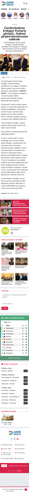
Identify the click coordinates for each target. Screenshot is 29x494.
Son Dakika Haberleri (8, 458)
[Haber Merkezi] (5, 230)
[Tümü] (27, 411)
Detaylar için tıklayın (14, 358)
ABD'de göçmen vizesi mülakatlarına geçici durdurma (21, 252)
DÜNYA (14, 24)
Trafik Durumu (20, 448)
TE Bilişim (18, 470)
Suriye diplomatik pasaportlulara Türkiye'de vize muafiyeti (6, 268)
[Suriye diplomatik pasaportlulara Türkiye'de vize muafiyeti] (7, 261)
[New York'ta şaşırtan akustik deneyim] (21, 261)
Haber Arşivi (20, 458)
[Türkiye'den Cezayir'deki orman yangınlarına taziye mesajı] (7, 246)
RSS (4, 465)
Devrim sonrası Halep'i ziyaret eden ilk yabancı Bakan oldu (7, 283)
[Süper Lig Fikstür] (27, 364)
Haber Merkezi (14, 229)
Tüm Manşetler (21, 452)
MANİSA (4, 9)
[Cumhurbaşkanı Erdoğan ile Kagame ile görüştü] (21, 276)
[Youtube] (17, 439)
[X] (14, 439)
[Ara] (24, 3)
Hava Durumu (21, 444)
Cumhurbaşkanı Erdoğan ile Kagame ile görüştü (20, 283)
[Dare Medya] (7, 3)
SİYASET (24, 9)
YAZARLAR (15, 9)
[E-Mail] (11, 233)
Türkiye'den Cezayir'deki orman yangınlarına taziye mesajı (6, 252)
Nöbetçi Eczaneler (7, 444)
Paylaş (5, 73)
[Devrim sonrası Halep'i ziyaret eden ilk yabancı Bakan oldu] (7, 276)
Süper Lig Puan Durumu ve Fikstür (6, 453)
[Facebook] (11, 439)
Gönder (4, 308)
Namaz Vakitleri (7, 448)
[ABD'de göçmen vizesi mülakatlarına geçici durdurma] (21, 246)
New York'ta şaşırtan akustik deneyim (20, 266)
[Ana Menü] (26, 3)
